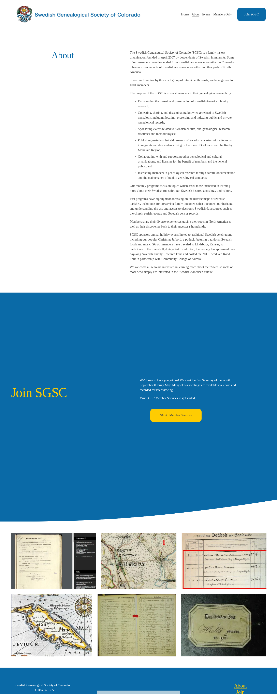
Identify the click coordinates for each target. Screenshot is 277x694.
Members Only (222, 14)
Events (206, 14)
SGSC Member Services (176, 415)
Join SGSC (251, 14)
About (195, 14)
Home (185, 14)
